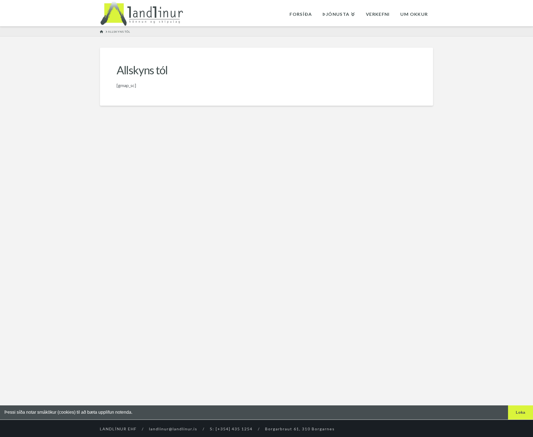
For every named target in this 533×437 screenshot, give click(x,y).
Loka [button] (520, 412)
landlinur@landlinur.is (173, 428)
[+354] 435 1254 (234, 428)
